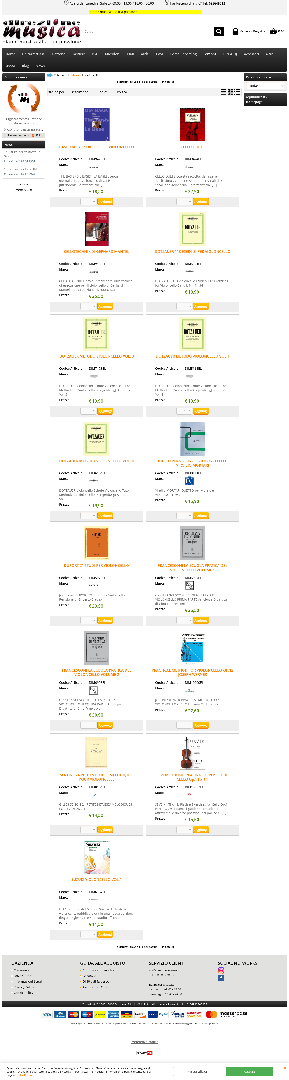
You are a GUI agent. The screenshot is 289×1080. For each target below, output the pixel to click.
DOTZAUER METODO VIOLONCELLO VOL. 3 (96, 356)
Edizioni (209, 54)
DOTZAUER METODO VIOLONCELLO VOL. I (192, 356)
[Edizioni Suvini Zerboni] (189, 589)
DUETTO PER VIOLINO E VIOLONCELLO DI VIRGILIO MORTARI (192, 463)
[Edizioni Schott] (93, 170)
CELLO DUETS (192, 146)
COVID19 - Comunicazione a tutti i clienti (32, 129)
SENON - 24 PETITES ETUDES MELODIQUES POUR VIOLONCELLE (96, 777)
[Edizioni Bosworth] (189, 798)
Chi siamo (21, 970)
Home (10, 54)
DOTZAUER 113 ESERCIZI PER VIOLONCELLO (193, 251)
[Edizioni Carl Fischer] (189, 693)
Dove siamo (22, 976)
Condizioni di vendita (99, 970)
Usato (10, 66)
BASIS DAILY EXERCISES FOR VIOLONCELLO (96, 146)
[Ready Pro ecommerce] (144, 1053)
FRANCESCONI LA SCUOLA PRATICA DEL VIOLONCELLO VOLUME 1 (192, 567)
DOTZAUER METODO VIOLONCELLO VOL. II (96, 460)
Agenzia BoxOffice (96, 987)
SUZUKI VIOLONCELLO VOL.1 (96, 879)
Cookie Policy (23, 1075)
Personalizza (197, 1071)
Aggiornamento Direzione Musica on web (24, 121)
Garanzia (89, 976)
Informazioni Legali (28, 981)
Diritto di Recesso (96, 981)
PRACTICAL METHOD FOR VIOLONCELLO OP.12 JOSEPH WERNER (192, 672)
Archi (145, 54)
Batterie (58, 54)
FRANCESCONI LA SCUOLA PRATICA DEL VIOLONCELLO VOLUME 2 (96, 672)
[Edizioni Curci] (189, 484)
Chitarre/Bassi (33, 54)
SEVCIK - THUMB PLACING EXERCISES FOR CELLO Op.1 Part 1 (192, 777)
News (40, 66)
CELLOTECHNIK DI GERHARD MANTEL (96, 251)
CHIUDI (285, 1067)
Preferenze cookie (144, 1042)
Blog (25, 66)
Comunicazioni (15, 77)
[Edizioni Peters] (189, 275)
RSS (37, 135)
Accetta (249, 1071)
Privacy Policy (24, 987)
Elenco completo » (18, 135)
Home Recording (183, 54)
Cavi (159, 54)
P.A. (95, 54)
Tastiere (78, 54)
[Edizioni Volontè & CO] (93, 903)
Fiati (130, 54)
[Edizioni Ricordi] (93, 589)
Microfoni (112, 54)
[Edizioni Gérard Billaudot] (93, 798)
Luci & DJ (230, 54)
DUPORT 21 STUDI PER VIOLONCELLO (96, 565)
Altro (269, 54)
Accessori (251, 54)
